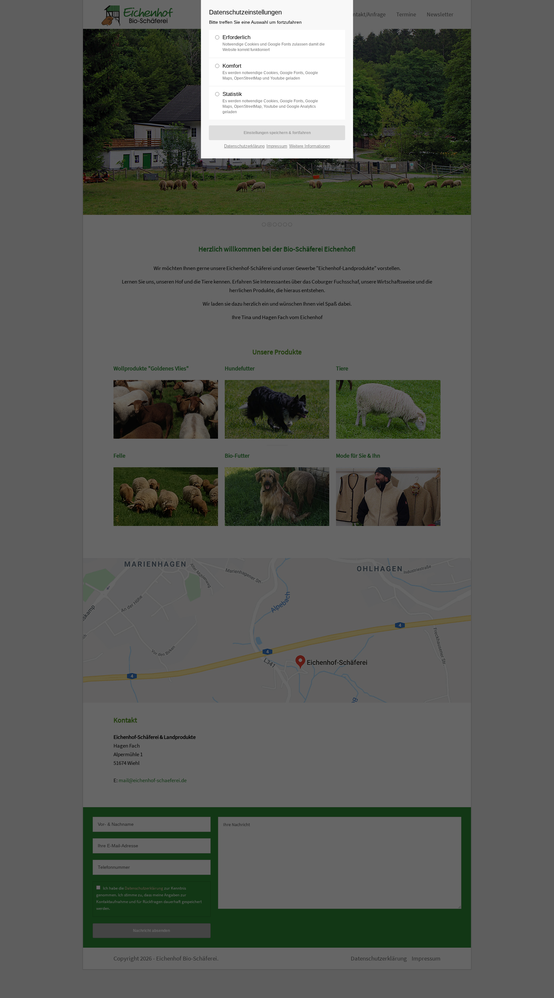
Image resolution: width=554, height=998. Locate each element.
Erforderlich (273, 43)
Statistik (270, 102)
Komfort (270, 71)
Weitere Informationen (309, 146)
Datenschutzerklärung (244, 146)
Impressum (276, 146)
